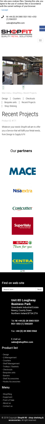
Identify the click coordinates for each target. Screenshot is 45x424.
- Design (5, 354)
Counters (17, 98)
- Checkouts (7, 369)
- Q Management (9, 357)
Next (38, 71)
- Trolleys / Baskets (10, 366)
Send (39, 289)
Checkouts (30, 98)
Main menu (6, 93)
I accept (4, 10)
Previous (6, 71)
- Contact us (7, 406)
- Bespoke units (8, 372)
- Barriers (6, 375)
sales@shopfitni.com (15, 23)
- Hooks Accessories (11, 381)
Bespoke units (10, 102)
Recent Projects (29, 102)
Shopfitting (17, 93)
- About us (6, 403)
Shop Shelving (10, 106)
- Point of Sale (8, 400)
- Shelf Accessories (10, 378)
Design (5, 98)
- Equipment (7, 397)
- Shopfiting (7, 394)
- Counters (6, 360)
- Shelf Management (11, 363)
